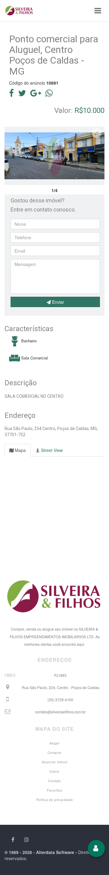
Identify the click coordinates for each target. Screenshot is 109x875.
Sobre (54, 771)
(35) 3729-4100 (60, 699)
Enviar (57, 302)
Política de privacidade (54, 799)
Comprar (55, 752)
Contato (54, 780)
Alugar (54, 742)
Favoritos (54, 790)
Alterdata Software (55, 852)
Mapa (20, 450)
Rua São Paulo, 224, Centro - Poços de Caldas (60, 687)
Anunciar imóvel (55, 761)
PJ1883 (60, 675)
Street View (51, 450)
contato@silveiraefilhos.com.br (60, 711)
